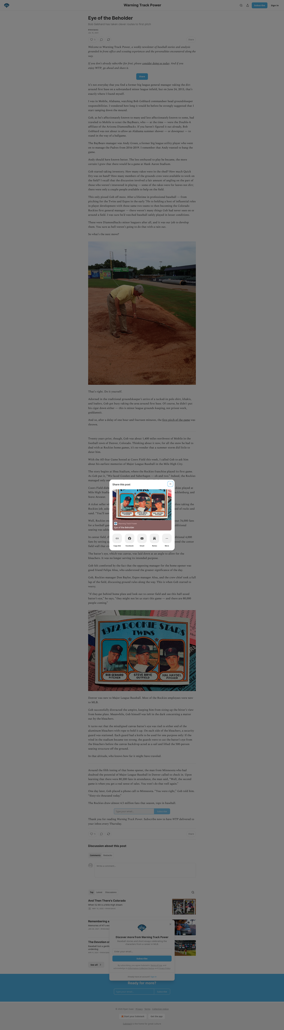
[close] (170, 484)
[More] (167, 538)
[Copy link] (117, 538)
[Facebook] (129, 538)
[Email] (142, 538)
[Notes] (154, 538)
